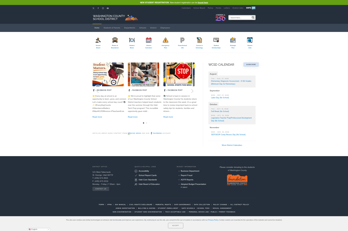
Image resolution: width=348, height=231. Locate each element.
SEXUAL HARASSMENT (222, 208)
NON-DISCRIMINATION (122, 212)
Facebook (157, 133)
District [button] (153, 28)
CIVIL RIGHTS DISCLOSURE (140, 204)
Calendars (186, 8)
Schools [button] (142, 28)
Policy (210, 8)
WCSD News (135, 133)
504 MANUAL (120, 204)
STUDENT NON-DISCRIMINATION (148, 212)
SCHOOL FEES (203, 208)
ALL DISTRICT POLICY (239, 204)
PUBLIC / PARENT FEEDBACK (223, 212)
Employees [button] (165, 28)
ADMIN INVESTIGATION (125, 208)
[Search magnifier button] (253, 17)
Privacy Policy (213, 220)
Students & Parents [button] (112, 28)
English (34, 229)
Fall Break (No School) (220, 111)
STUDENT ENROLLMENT (168, 208)
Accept (175, 225)
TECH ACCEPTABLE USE (175, 212)
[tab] (143, 123)
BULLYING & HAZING (146, 208)
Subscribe (251, 64)
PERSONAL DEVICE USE (199, 212)
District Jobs (238, 8)
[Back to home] (116, 17)
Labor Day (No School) (220, 98)
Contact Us (100, 189)
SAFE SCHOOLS (188, 208)
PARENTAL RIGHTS (163, 204)
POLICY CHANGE (220, 204)
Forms (218, 8)
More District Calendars (232, 145)
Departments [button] (129, 28)
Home (97, 28)
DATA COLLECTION (202, 204)
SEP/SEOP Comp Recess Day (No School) (228, 135)
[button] (251, 8)
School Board (199, 8)
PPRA (109, 204)
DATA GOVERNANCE (182, 204)
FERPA (101, 204)
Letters (227, 8)
